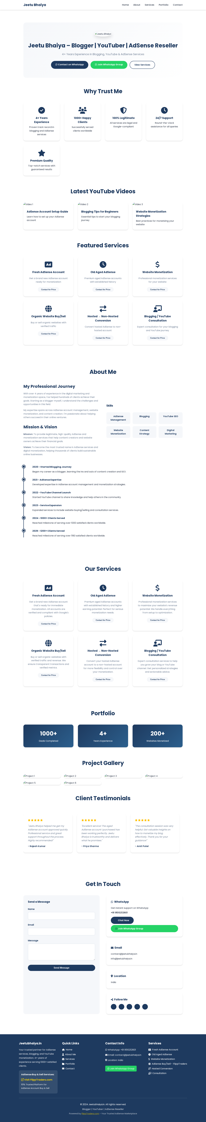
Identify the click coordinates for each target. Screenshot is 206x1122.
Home (125, 4)
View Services (142, 64)
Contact (178, 4)
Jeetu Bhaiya (34, 5)
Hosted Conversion (162, 1068)
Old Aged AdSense (162, 1054)
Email (31, 924)
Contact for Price (48, 290)
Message (33, 940)
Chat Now (123, 920)
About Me (70, 1054)
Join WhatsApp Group (110, 64)
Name (31, 909)
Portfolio (163, 4)
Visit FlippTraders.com (38, 1079)
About (136, 4)
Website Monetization (163, 1059)
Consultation (159, 1073)
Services (149, 4)
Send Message (61, 968)
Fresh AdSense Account (165, 1049)
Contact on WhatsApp (70, 64)
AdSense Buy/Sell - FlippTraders (169, 1063)
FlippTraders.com (90, 1113)
